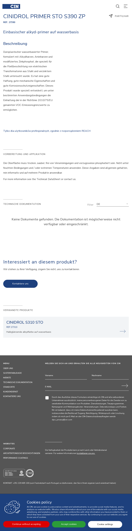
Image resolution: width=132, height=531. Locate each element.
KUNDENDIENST (10, 391)
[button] (113, 204)
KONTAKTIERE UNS (12, 396)
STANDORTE (9, 387)
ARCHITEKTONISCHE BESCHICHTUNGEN (21, 453)
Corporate (9, 448)
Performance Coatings (15, 458)
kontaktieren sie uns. (86, 453)
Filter (90, 205)
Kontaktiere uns (20, 283)
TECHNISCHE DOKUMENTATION (17, 382)
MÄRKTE (7, 377)
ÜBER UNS (8, 368)
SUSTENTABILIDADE (12, 373)
